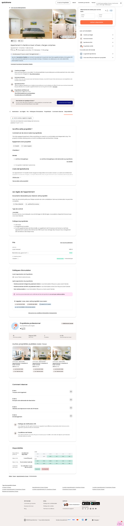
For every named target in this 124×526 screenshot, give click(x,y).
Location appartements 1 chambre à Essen (73, 487)
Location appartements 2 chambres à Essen (104, 487)
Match (74, 2)
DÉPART (100, 15)
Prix (28, 111)
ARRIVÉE (82, 15)
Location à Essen (6, 487)
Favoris (93, 2)
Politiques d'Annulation (36, 111)
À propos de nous (28, 506)
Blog (25, 508)
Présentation (15, 111)
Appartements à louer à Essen (40, 487)
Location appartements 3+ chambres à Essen (44, 489)
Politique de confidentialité (50, 503)
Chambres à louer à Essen (69, 489)
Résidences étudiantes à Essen (10, 491)
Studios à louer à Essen (98, 489)
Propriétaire (47, 111)
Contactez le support (68, 508)
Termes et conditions (48, 508)
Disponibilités (68, 111)
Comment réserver (57, 111)
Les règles (23, 111)
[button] (115, 2)
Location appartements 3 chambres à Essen (13, 489)
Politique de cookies (48, 506)
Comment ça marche (83, 2)
